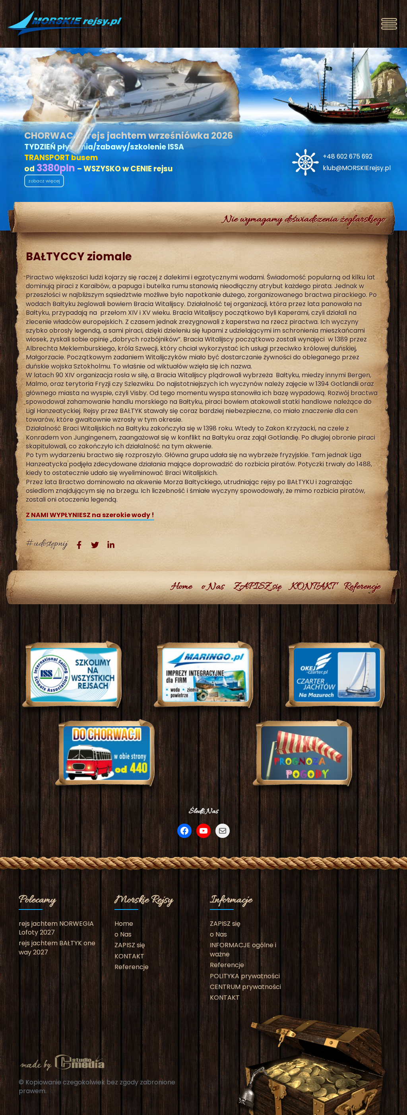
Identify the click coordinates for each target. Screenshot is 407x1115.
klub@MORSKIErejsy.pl (357, 168)
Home (181, 586)
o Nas (213, 586)
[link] (79, 544)
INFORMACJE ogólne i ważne (243, 949)
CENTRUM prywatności (245, 986)
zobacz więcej (44, 181)
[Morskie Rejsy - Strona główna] (65, 23)
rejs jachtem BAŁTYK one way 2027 (57, 947)
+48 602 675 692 (347, 156)
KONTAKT (312, 586)
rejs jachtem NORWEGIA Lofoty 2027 (56, 928)
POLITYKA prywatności (245, 976)
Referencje (362, 586)
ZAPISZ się (257, 586)
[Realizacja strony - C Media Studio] (62, 1061)
